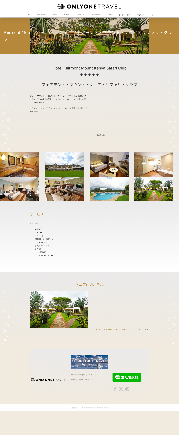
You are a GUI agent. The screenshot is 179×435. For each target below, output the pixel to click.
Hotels (109, 329)
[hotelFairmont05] (153, 153)
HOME (99, 329)
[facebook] (115, 389)
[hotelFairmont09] (109, 178)
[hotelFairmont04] (109, 153)
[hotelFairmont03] (64, 153)
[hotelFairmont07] (153, 178)
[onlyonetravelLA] (89, 356)
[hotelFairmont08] (64, 178)
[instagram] (127, 389)
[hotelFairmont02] (19, 153)
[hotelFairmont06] (19, 178)
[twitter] (121, 389)
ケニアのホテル (122, 329)
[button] (152, 14)
